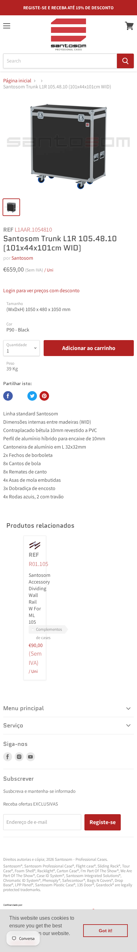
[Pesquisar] (125, 61)
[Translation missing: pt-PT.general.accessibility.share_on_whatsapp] (20, 396)
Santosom (22, 258)
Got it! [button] (105, 930)
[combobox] (60, 61)
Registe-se (103, 822)
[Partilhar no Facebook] (8, 396)
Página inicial (17, 81)
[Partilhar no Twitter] (32, 396)
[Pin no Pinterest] (44, 396)
